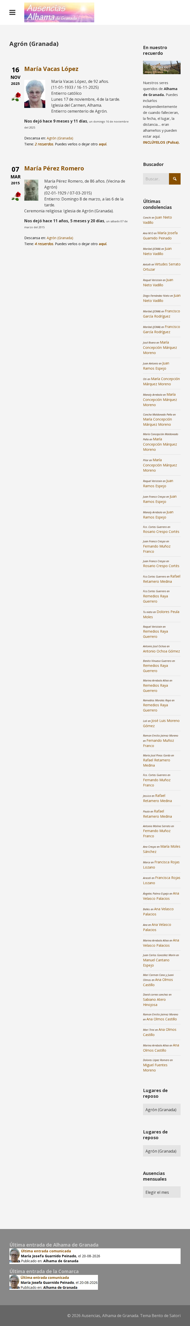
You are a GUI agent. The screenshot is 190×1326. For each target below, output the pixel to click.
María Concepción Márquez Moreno (160, 347)
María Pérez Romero (54, 168)
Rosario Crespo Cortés (161, 531)
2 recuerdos (44, 144)
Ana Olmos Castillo (161, 1019)
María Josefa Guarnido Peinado (48, 1256)
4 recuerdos (44, 243)
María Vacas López (51, 69)
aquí (102, 144)
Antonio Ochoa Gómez (161, 651)
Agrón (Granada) (60, 138)
